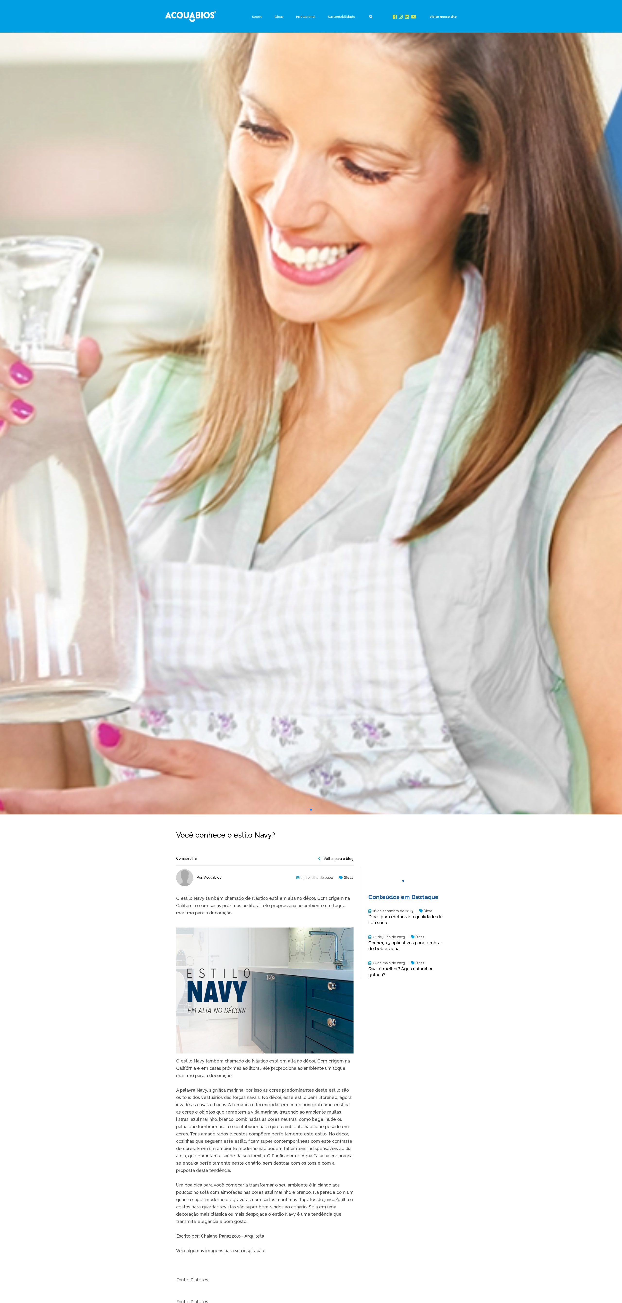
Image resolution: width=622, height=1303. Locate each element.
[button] (311, 810)
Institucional (305, 16)
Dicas (279, 16)
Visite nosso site (443, 16)
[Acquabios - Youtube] (413, 16)
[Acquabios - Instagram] (401, 16)
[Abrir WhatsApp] (610, 1290)
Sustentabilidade (341, 16)
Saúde (257, 16)
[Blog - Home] (190, 16)
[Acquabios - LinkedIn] (407, 16)
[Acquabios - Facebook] (395, 16)
